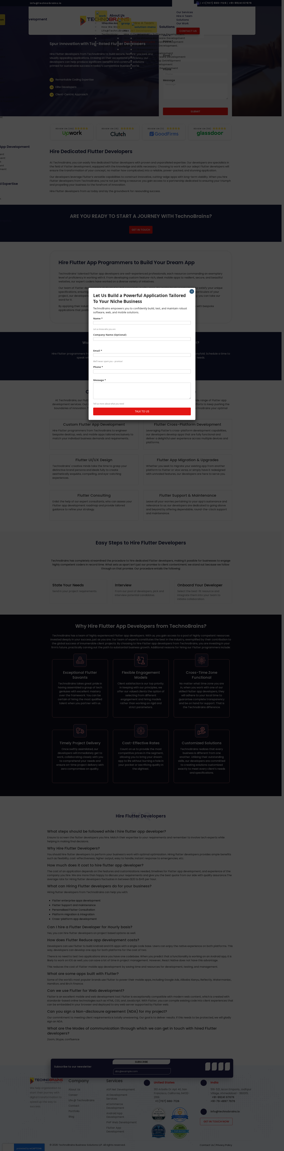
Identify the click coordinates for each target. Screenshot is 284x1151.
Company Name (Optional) (109, 334)
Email (97, 350)
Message (99, 380)
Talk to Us (142, 411)
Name (98, 318)
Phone (98, 366)
